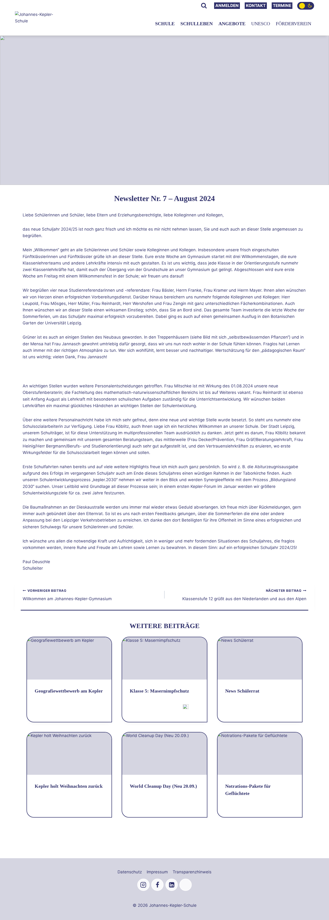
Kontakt (256, 5)
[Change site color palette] (305, 6)
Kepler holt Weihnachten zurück (69, 786)
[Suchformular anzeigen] (204, 5)
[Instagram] (143, 885)
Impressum (157, 872)
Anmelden (227, 5)
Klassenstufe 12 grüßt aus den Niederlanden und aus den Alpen (244, 595)
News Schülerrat (242, 690)
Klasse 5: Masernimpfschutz (159, 690)
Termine (282, 5)
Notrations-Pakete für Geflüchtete (248, 789)
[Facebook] (157, 885)
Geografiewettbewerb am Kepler (69, 690)
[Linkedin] (171, 885)
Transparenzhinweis (192, 872)
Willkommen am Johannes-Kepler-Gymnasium (67, 595)
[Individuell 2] (185, 885)
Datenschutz (130, 872)
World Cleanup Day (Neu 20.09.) (163, 786)
